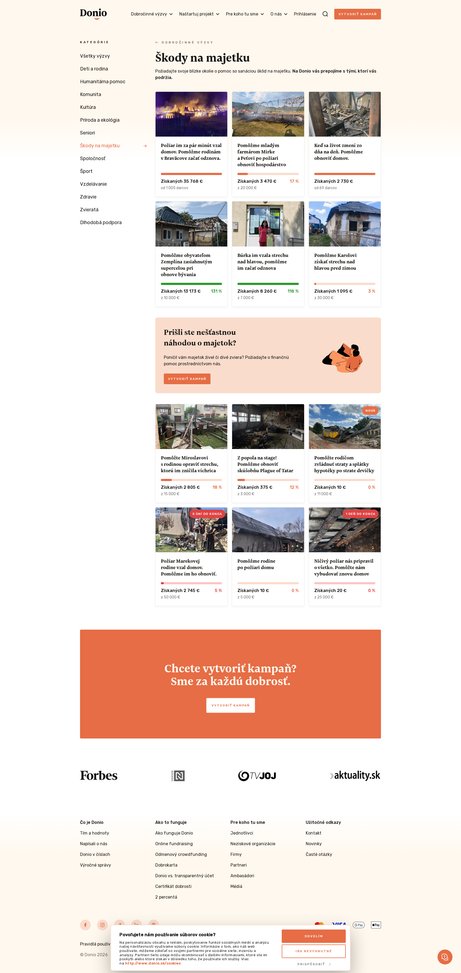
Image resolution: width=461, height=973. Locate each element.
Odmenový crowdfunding (181, 854)
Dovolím (314, 936)
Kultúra (88, 107)
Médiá (236, 886)
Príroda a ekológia (100, 120)
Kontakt (313, 833)
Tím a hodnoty (94, 833)
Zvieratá (89, 210)
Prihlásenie (305, 14)
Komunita (90, 94)
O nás (276, 14)
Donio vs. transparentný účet (184, 875)
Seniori (87, 133)
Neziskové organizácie (252, 843)
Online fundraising (174, 843)
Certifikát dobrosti (173, 886)
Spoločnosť (92, 158)
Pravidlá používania (99, 944)
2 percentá (166, 897)
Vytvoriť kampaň (358, 14)
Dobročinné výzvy (149, 14)
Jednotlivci (241, 833)
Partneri (238, 865)
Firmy (236, 854)
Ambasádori (242, 875)
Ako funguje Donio (174, 833)
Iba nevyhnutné (314, 951)
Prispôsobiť (311, 964)
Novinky (314, 843)
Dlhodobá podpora (101, 222)
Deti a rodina (94, 69)
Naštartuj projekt (196, 14)
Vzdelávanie (93, 184)
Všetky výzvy (95, 56)
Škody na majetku (100, 146)
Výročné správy (95, 865)
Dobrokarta (166, 865)
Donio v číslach (95, 854)
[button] (445, 957)
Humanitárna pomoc (102, 82)
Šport (86, 171)
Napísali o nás (93, 843)
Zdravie (88, 197)
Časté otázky (319, 854)
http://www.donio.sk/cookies (153, 963)
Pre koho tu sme (242, 14)
